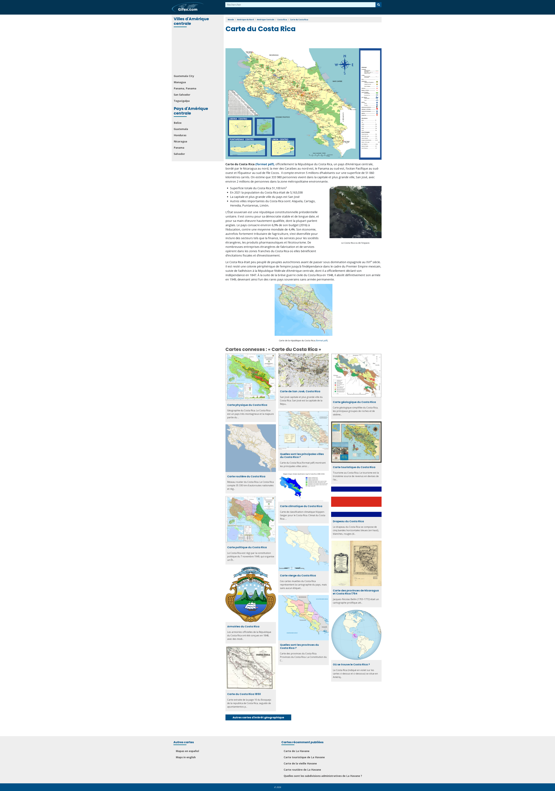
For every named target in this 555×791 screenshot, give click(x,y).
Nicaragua (180, 141)
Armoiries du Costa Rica (243, 626)
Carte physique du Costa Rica (247, 405)
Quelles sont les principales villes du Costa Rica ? (302, 455)
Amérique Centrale (265, 19)
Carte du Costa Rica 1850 (244, 694)
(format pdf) (264, 164)
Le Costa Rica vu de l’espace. (355, 242)
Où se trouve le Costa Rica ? (351, 664)
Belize (178, 122)
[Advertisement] (198, 51)
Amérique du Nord (245, 19)
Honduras (180, 135)
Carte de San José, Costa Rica (300, 391)
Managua (180, 82)
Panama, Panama (185, 88)
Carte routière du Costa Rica (246, 476)
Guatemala (181, 129)
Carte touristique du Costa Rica (354, 467)
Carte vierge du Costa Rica (298, 575)
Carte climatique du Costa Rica (301, 506)
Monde (231, 19)
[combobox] (300, 4)
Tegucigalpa (182, 101)
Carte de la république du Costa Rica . (303, 340)
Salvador (179, 154)
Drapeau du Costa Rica (348, 521)
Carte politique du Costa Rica (247, 547)
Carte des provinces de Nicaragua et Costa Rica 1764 (356, 592)
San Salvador (182, 94)
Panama (179, 147)
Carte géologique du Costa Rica (354, 402)
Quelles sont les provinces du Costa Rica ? (299, 646)
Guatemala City (184, 76)
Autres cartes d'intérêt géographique (258, 717)
